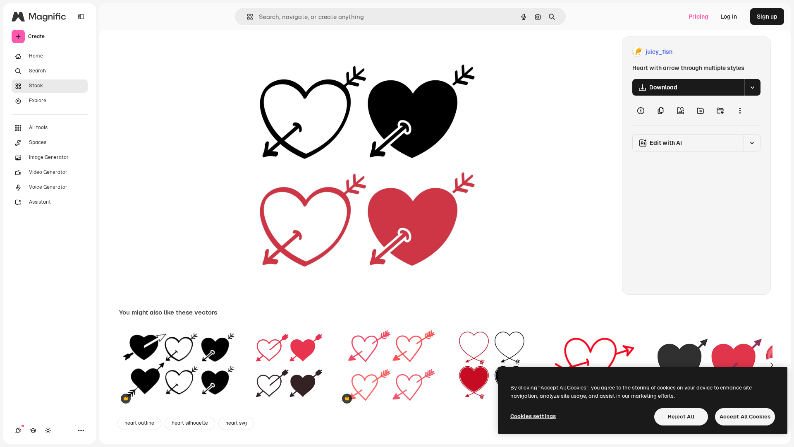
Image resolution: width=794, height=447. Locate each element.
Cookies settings (533, 416)
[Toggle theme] (48, 430)
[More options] (740, 110)
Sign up (767, 16)
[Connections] (18, 430)
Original (291, 52)
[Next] (771, 365)
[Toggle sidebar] (81, 16)
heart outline (139, 423)
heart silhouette (190, 423)
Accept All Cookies (745, 416)
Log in (729, 16)
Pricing (698, 16)
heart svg (236, 423)
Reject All (681, 416)
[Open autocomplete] (246, 17)
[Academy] (33, 430)
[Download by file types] (752, 87)
